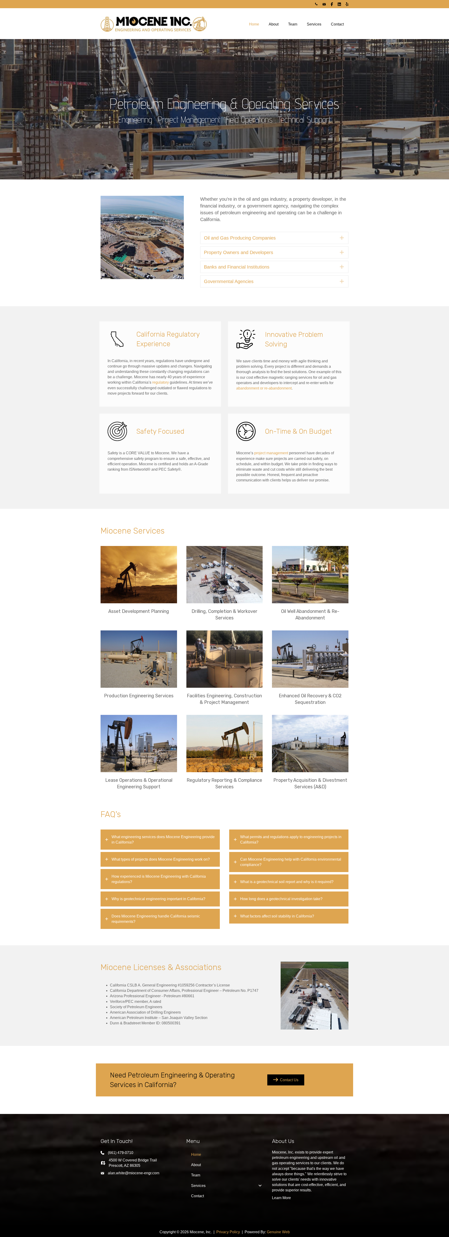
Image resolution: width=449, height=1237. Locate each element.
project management (271, 453)
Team (292, 24)
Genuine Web (278, 1232)
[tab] (160, 840)
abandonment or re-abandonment (264, 388)
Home (254, 24)
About (274, 24)
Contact (337, 24)
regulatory (160, 382)
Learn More (281, 1198)
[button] (274, 238)
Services (314, 24)
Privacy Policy (228, 1232)
